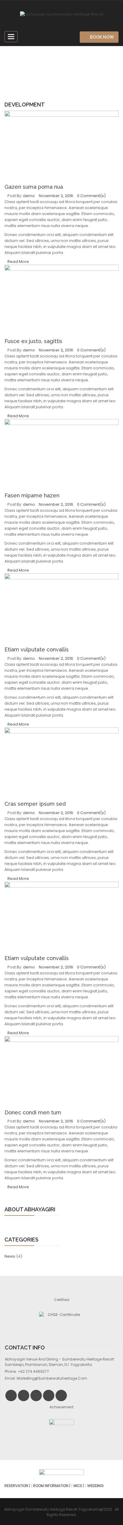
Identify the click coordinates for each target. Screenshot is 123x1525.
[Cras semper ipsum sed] (61, 764)
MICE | (78, 1485)
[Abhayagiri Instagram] (11, 1395)
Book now (101, 37)
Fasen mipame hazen (31, 495)
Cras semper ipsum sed (35, 804)
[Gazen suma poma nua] (61, 147)
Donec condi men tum (32, 1112)
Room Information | (51, 1485)
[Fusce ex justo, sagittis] (61, 301)
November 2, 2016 (56, 196)
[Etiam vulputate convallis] (61, 610)
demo (29, 196)
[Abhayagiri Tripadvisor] (48, 1395)
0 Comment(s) (91, 196)
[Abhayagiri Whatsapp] (36, 1395)
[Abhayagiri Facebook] (23, 1395)
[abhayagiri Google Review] (61, 1395)
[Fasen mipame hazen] (61, 456)
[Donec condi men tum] (61, 1073)
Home (42, 69)
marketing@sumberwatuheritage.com (52, 1378)
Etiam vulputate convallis (36, 649)
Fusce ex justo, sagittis (33, 341)
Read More (18, 261)
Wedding (95, 1485)
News (9, 1256)
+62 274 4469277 (33, 1371)
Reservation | (17, 1485)
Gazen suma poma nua (33, 187)
